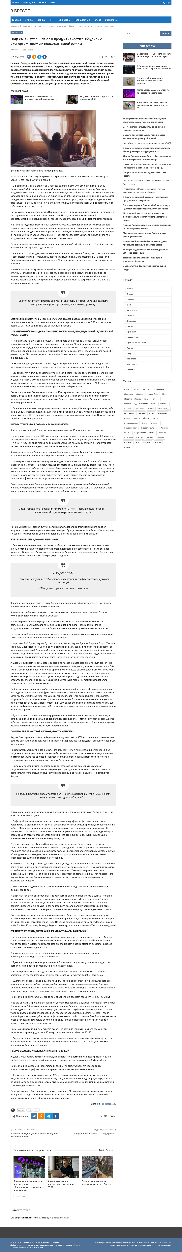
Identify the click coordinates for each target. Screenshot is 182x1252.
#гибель (156, 399)
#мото (155, 418)
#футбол (158, 442)
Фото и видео (132, 364)
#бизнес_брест (152, 394)
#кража (142, 413)
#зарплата (128, 409)
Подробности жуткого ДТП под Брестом (95, 1133)
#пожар (152, 433)
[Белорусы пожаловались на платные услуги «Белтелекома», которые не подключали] (17, 99)
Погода (130, 326)
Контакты (43, 3)
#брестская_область (132, 399)
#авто (136, 389)
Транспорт (131, 359)
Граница (41, 20)
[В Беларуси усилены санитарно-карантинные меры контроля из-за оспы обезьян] (129, 105)
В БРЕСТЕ (20, 10)
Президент (131, 332)
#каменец (140, 409)
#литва (151, 413)
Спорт (97, 20)
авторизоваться (61, 1218)
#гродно (127, 404)
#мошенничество (131, 423)
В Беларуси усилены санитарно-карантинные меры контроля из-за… (153, 105)
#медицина (162, 413)
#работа (150, 438)
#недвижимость (130, 428)
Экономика (111, 20)
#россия (160, 438)
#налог (145, 423)
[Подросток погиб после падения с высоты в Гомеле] (97, 1167)
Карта (52, 3)
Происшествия (82, 20)
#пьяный (139, 438)
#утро (36, 1110)
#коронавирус (130, 413)
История (130, 316)
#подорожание (140, 433)
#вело (146, 399)
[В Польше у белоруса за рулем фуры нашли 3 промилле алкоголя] (129, 69)
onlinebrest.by (109, 1104)
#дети (153, 404)
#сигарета (128, 442)
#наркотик (155, 423)
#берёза (139, 394)
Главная (16, 20)
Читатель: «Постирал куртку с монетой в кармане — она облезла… (151, 80)
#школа (127, 447)
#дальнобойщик (141, 404)
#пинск (127, 433)
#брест (165, 394)
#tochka (127, 389)
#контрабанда (163, 409)
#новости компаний (149, 428)
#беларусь (128, 394)
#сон (29, 1110)
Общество (64, 20)
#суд (138, 442)
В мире (29, 20)
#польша (162, 433)
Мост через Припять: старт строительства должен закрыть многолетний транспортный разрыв (145, 216)
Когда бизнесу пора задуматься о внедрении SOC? (147, 143)
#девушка (20, 1110)
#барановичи (158, 389)
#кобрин (151, 409)
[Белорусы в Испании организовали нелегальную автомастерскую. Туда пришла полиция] (129, 57)
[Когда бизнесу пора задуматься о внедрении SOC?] (72, 99)
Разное (130, 348)
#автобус (146, 389)
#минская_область (141, 418)
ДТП (52, 20)
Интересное (17, 33)
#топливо (147, 442)
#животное (164, 404)
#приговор (128, 438)
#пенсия (164, 428)
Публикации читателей (136, 343)
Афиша (130, 289)
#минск (127, 418)
